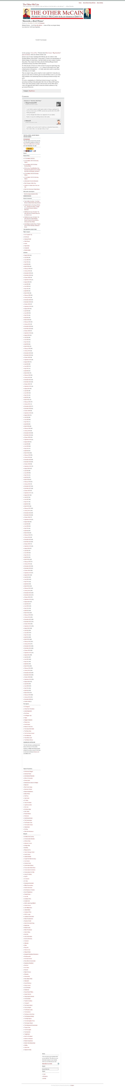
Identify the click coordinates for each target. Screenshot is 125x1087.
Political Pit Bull (27, 952)
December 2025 (27, 273)
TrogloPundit (27, 1034)
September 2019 (27, 439)
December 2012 (27, 619)
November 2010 (27, 674)
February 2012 (27, 641)
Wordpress (45, 1076)
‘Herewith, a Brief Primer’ (33, 21)
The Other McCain (31, 4)
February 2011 (27, 668)
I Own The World (27, 802)
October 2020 (27, 410)
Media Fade (26, 925)
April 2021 (26, 397)
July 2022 (26, 364)
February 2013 (27, 614)
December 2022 (27, 352)
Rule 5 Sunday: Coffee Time (30, 183)
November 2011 (27, 648)
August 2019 (27, 441)
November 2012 (27, 621)
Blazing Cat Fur (27, 849)
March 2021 (26, 399)
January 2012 (27, 643)
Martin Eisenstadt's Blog (29, 923)
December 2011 (27, 646)
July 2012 (26, 630)
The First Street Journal (29, 733)
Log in (44, 1074)
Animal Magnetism (28, 711)
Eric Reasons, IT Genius (29, 889)
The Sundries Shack (28, 824)
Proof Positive (27, 724)
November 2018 (27, 461)
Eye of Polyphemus (28, 892)
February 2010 (27, 694)
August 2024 (27, 308)
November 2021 (27, 381)
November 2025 (27, 275)
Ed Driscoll (26, 236)
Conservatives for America (29, 869)
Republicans (32, 91)
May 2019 (26, 448)
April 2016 (26, 530)
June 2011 (26, 659)
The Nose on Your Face (29, 1014)
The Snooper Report (28, 1023)
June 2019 (26, 446)
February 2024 (27, 321)
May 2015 (26, 554)
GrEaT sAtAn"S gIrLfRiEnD (30, 903)
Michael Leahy (27, 927)
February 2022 (27, 375)
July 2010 (26, 683)
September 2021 (27, 386)
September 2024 (27, 306)
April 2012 (26, 637)
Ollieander (26, 943)
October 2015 (27, 543)
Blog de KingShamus (28, 791)
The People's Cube (28, 822)
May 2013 (26, 608)
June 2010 (26, 685)
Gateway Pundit (27, 239)
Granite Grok (27, 900)
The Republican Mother (29, 1016)
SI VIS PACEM (27, 987)
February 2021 (27, 401)
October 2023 (27, 330)
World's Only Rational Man (29, 1043)
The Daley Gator (27, 731)
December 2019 (27, 432)
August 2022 (27, 361)
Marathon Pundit (27, 920)
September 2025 (27, 279)
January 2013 (27, 617)
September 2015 (27, 546)
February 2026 (27, 268)
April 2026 (26, 264)
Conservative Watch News (29, 867)
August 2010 (27, 681)
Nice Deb (26, 934)
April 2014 (26, 583)
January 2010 (27, 697)
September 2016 (27, 519)
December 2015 (27, 539)
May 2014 (26, 581)
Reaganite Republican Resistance (31, 954)
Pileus (25, 945)
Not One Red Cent (28, 938)
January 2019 (27, 457)
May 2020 (26, 421)
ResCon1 (26, 965)
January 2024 (27, 324)
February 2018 (27, 481)
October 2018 (27, 463)
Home (80, 2)
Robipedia (26, 974)
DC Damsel (26, 878)
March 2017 (26, 506)
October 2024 (27, 304)
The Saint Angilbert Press (29, 1020)
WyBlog (25, 1045)
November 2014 (27, 568)
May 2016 (26, 528)
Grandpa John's (27, 898)
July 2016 (26, 523)
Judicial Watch (27, 909)
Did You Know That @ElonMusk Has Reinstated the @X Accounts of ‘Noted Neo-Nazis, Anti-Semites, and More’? (32, 170)
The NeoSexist (27, 1011)
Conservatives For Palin (29, 872)
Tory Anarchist (27, 1031)
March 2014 (26, 586)
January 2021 (27, 404)
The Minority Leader (28, 1009)
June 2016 (26, 526)
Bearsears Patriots (28, 789)
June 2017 (26, 499)
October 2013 (27, 597)
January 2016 (27, 537)
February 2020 (27, 428)
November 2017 (27, 488)
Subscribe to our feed (47, 1063)
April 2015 (26, 557)
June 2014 (26, 579)
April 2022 (26, 370)
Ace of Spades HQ (28, 234)
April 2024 (26, 317)
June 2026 (26, 259)
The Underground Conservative (30, 1025)
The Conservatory (28, 820)
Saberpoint (26, 980)
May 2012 (26, 634)
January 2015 (27, 563)
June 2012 (26, 632)
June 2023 (26, 339)
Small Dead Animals (28, 818)
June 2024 (26, 313)
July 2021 (26, 390)
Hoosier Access (27, 905)
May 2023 (26, 341)
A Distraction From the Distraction (31, 181)
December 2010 (27, 672)
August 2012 (27, 628)
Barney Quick (27, 780)
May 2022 (26, 368)
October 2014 (27, 570)
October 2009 (27, 701)
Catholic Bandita (27, 856)
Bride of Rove (27, 793)
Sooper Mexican (27, 994)
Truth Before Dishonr (28, 739)
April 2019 (26, 450)
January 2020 (27, 430)
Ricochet (26, 969)
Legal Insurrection (28, 804)
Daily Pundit (26, 798)
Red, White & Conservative (29, 960)
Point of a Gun (27, 949)
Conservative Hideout (28, 865)
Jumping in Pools (27, 912)
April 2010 (26, 690)
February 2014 (27, 588)
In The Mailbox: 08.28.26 (29, 158)
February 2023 (27, 348)
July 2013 (26, 603)
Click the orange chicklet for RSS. (30, 194)
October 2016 (27, 517)
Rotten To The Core (28, 726)
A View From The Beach (29, 708)
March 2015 (26, 559)
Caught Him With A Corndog (30, 858)
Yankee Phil (26, 1047)
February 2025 (27, 295)
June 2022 (26, 366)
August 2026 (27, 255)
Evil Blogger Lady (27, 715)
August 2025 (27, 281)
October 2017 (27, 490)
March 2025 (26, 293)
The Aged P (26, 1003)
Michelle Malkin (27, 250)
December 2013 (27, 592)
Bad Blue (26, 847)
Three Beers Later (28, 737)
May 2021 (26, 395)
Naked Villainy (27, 932)
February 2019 (27, 455)
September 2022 (27, 359)
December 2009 (27, 699)
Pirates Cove (27, 722)
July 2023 (26, 337)
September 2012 (27, 626)
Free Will (26, 896)
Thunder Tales (27, 1027)
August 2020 (27, 415)
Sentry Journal (27, 985)
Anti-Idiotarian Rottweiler (29, 775)
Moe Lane (26, 807)
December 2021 (27, 379)
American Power (27, 773)
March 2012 (26, 639)
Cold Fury (26, 795)
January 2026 (27, 270)
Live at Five (34, 53)
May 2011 (26, 661)
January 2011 (27, 670)
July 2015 (26, 550)
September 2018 (27, 466)
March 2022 (26, 372)
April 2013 (26, 610)
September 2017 (27, 492)
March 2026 (26, 266)
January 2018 (27, 483)
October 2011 (27, 650)
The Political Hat (27, 735)
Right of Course (27, 972)
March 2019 (26, 452)
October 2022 (27, 357)
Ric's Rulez (26, 967)
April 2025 (26, 290)
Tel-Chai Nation (27, 998)
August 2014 (27, 574)
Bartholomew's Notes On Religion (31, 782)
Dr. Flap (26, 880)
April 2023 (26, 344)
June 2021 (26, 392)
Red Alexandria (27, 956)
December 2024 (27, 299)
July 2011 (26, 657)
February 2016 (27, 535)
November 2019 (27, 435)
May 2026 (26, 261)
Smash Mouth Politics (28, 991)
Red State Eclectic (28, 958)
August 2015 (27, 548)
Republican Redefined (28, 963)
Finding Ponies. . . (28, 894)
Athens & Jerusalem (28, 778)
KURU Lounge (27, 914)
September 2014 (27, 572)
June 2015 (26, 552)
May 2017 (26, 501)
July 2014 (26, 577)
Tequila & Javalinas (28, 1000)
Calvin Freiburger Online (29, 852)
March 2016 (26, 532)
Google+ (72, 1085)
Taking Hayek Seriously (29, 996)
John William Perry (28, 907)
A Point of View (27, 841)
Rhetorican (26, 815)
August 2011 (26, 654)
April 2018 (26, 477)
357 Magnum (27, 706)
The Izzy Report (27, 1007)
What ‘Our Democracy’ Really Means (32, 189)
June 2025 (26, 286)
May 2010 (26, 688)
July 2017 (26, 497)
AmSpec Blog (27, 845)
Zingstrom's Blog (27, 1049)
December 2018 (27, 459)
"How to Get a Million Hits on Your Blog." (31, 143)
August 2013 (27, 601)
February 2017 (27, 508)
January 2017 (27, 510)
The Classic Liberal (28, 1005)
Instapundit (26, 247)
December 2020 (27, 406)
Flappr (25, 717)
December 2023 (27, 326)
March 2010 (26, 692)
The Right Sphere (28, 1018)
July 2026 (26, 257)
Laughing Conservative (29, 916)
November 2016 (27, 515)
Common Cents (27, 863)
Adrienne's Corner (28, 843)
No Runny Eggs (27, 809)
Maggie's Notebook (28, 719)
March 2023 (26, 346)
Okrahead (26, 940)
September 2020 (27, 412)
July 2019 (26, 443)
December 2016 (27, 512)
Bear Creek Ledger (28, 787)
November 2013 (27, 594)
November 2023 (27, 328)
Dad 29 (25, 876)
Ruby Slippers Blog (28, 978)
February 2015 (27, 561)
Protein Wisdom (27, 813)
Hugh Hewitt (26, 245)
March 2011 (26, 665)
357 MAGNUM (26, 139)
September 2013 (27, 599)
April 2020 (26, 424)
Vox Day (26, 829)
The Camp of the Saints (29, 728)
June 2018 (26, 472)
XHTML (44, 1078)
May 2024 (26, 315)
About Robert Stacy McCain (89, 2)
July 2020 (26, 417)
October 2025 (27, 277)
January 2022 (27, 377)
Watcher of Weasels (28, 1038)
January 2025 (27, 297)
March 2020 (26, 426)
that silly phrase (38, 25)
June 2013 (26, 606)
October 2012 (27, 623)
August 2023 (27, 335)
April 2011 (26, 663)
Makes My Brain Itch (28, 918)
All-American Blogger (28, 771)
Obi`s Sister (26, 811)
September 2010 (27, 679)
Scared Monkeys (27, 983)
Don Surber (26, 713)
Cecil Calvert (27, 861)
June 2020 (26, 419)
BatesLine (26, 784)
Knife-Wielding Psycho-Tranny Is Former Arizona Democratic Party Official (31, 220)
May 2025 (26, 288)
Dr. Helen (26, 800)
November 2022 (27, 355)
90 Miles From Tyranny (29, 836)
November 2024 (27, 301)
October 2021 (27, 384)
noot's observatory (28, 936)
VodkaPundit (26, 827)
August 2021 (27, 388)
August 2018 (27, 468)
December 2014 (27, 566)
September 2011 (27, 652)
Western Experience (28, 1040)
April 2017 (26, 503)
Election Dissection (28, 887)
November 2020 (27, 408)
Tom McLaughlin (27, 1029)
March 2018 (26, 479)
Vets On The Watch (28, 1036)
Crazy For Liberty (28, 874)
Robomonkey (27, 976)
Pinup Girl (26, 947)
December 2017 (27, 486)
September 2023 (27, 333)
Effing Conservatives (28, 885)
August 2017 (27, 495)
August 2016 (27, 521)
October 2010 (27, 677)
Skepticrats (26, 989)
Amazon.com (36, 751)
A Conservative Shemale (29, 838)
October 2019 (27, 437)
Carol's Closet (27, 854)
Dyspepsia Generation (29, 883)
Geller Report (27, 241)
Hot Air (25, 243)
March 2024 (26, 319)
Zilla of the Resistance (28, 831)
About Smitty (100, 2)
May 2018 (26, 475)
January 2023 (27, 350)
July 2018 (26, 470)
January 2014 (27, 590)
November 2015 (27, 541)
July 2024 (26, 310)
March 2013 (26, 612)
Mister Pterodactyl (28, 929)
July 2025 (26, 284)
